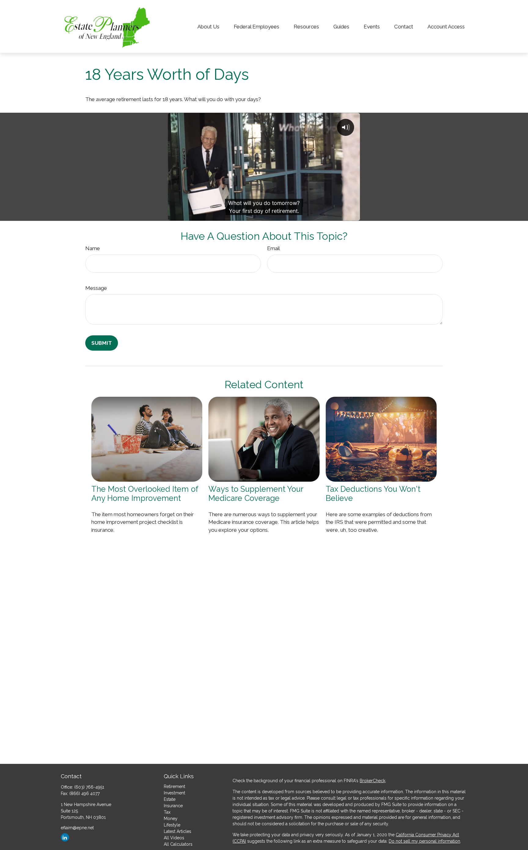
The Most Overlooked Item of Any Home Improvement (144, 493)
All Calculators (178, 844)
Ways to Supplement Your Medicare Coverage (255, 493)
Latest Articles (177, 831)
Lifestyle (172, 825)
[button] (208, 26)
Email (273, 248)
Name (92, 248)
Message (96, 288)
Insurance (173, 805)
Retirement (174, 786)
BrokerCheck (372, 780)
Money (171, 818)
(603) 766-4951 (89, 787)
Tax (167, 812)
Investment (174, 792)
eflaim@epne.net (77, 827)
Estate (169, 799)
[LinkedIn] (65, 837)
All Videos (174, 837)
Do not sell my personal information (424, 841)
